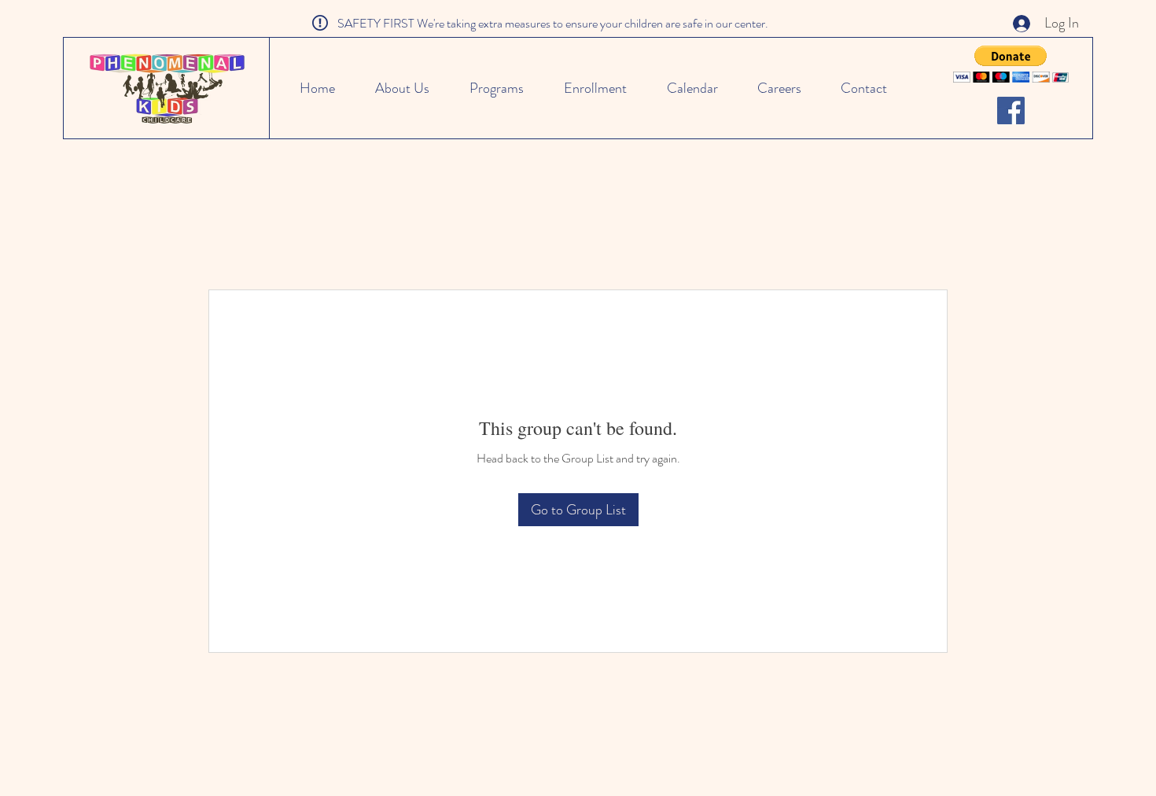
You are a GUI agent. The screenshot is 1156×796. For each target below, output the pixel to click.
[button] (1011, 64)
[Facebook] (1011, 110)
